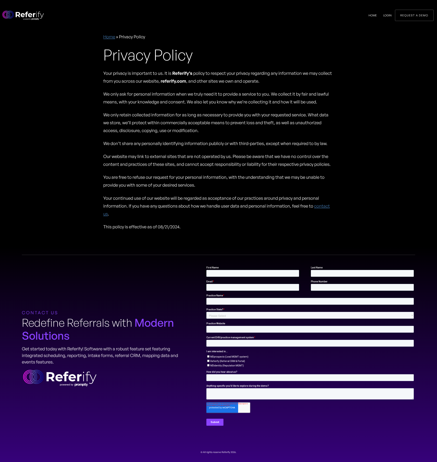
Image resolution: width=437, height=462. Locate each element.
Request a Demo (414, 15)
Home (373, 15)
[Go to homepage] (23, 15)
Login (387, 15)
